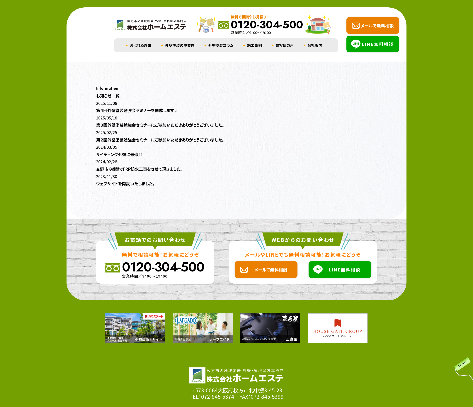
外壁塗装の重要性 (180, 45)
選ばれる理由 (140, 45)
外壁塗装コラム (220, 45)
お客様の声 (284, 45)
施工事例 (254, 45)
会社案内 (314, 45)
